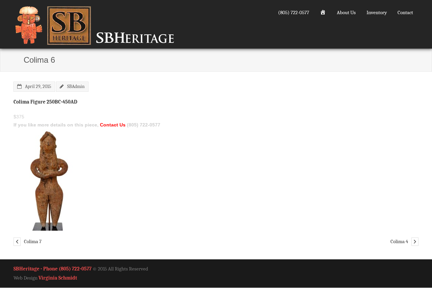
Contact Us (113, 124)
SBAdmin (76, 86)
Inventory (377, 12)
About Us (346, 12)
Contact (405, 12)
